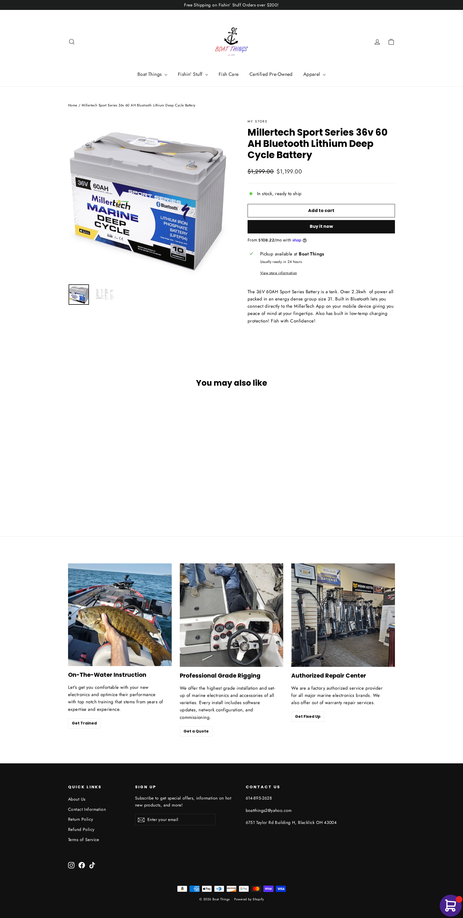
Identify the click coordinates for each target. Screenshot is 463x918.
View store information (278, 273)
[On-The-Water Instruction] (120, 614)
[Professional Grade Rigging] (231, 615)
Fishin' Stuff (191, 74)
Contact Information (87, 809)
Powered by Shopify (249, 899)
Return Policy (80, 819)
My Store (258, 121)
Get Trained (84, 723)
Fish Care (229, 74)
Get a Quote (196, 731)
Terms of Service (83, 840)
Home (72, 105)
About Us (76, 799)
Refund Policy (81, 829)
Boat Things (150, 74)
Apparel (312, 74)
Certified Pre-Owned (271, 74)
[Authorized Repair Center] (343, 615)
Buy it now (321, 226)
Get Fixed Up (307, 716)
